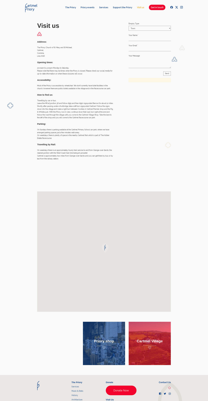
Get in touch (157, 7)
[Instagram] (181, 7)
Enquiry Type (134, 24)
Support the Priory (122, 7)
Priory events (87, 7)
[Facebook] (171, 7)
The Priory (70, 7)
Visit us (140, 7)
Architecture (77, 399)
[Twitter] (176, 7)
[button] (105, 248)
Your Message (134, 56)
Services (103, 7)
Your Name (133, 35)
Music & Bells (77, 391)
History (75, 395)
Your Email (133, 45)
